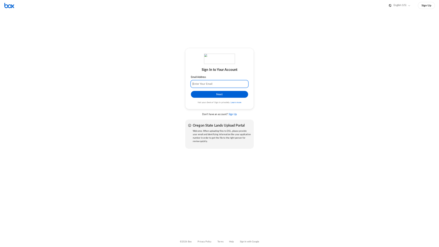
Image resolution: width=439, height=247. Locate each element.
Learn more (236, 102)
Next (219, 94)
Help (231, 242)
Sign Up (426, 5)
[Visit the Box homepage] (9, 5)
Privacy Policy (204, 242)
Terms (220, 242)
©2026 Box (186, 242)
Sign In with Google (249, 242)
